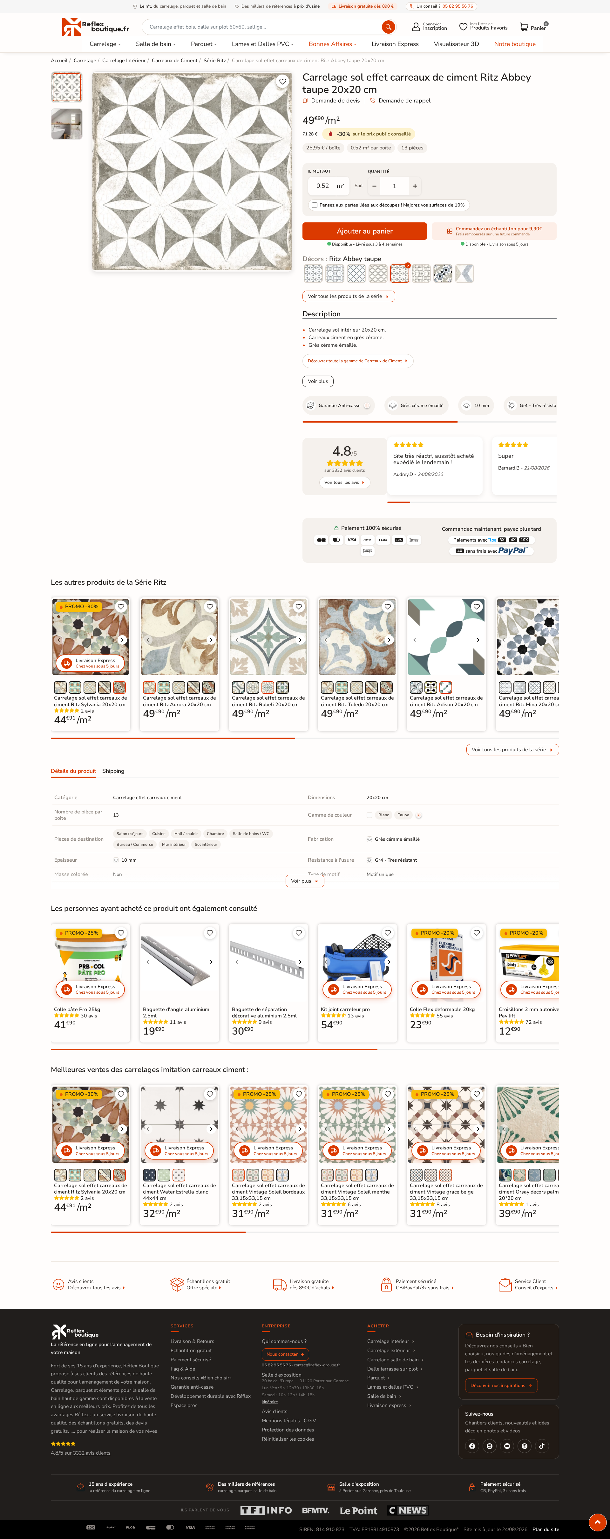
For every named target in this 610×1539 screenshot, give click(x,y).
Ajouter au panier (365, 231)
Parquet (202, 44)
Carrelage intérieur (388, 1341)
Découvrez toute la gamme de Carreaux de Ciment (355, 361)
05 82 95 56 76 (276, 1365)
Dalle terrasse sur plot (392, 1368)
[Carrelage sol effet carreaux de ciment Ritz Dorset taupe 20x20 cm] (378, 273)
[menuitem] (67, 87)
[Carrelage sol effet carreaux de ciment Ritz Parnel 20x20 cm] (464, 273)
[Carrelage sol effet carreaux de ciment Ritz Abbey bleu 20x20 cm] (313, 273)
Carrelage (103, 44)
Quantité (379, 171)
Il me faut (319, 171)
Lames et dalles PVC (390, 1387)
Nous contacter (282, 1354)
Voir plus (318, 381)
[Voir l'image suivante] (122, 640)
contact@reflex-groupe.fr (317, 1365)
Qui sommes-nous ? (284, 1341)
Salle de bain (153, 44)
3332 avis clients (92, 1453)
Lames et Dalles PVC (260, 44)
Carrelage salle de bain (393, 1359)
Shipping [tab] (113, 771)
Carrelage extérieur (388, 1350)
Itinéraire (270, 1402)
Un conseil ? (445, 6)
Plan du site (545, 1529)
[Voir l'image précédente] (59, 640)
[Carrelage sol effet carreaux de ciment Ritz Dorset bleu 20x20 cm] (356, 273)
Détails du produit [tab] (73, 771)
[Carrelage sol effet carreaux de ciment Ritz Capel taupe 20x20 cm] (421, 273)
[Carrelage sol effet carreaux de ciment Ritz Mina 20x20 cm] (442, 273)
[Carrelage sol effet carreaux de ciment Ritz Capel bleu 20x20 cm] (334, 273)
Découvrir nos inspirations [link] (498, 1385)
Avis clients (275, 1411)
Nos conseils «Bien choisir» (201, 1377)
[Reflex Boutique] (95, 26)
